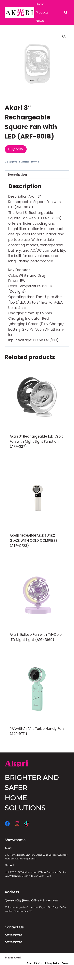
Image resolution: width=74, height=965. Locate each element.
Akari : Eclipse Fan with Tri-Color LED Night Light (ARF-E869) (36, 637)
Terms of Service (34, 963)
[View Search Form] (65, 12)
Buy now (15, 149)
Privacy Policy (52, 963)
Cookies (65, 963)
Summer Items (29, 161)
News (40, 21)
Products (42, 12)
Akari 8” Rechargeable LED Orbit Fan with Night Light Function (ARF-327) (36, 441)
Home (40, 4)
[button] (64, 36)
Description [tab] (17, 174)
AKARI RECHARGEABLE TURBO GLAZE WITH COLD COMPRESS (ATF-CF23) (33, 540)
